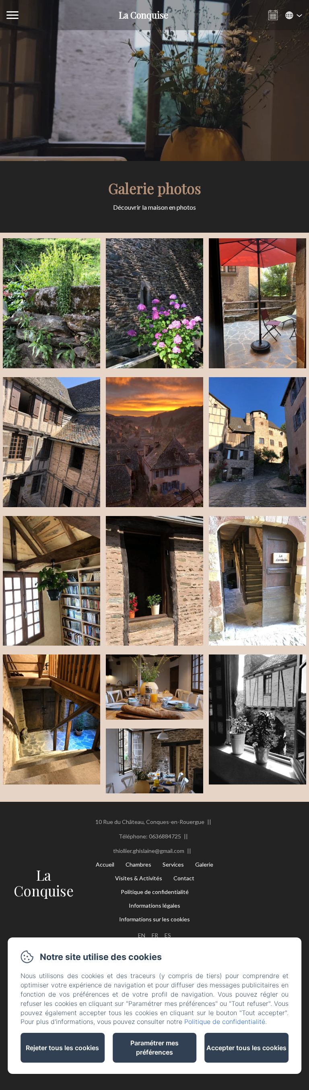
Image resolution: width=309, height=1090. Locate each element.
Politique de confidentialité (155, 891)
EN (141, 935)
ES (168, 935)
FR (155, 935)
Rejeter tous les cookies (62, 1048)
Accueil (105, 864)
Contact (183, 878)
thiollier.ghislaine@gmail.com (148, 850)
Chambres (138, 864)
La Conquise (44, 882)
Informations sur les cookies (154, 919)
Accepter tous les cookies (246, 1048)
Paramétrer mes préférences (154, 1047)
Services (173, 864)
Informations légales (154, 905)
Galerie (204, 864)
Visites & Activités (138, 878)
